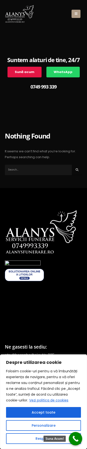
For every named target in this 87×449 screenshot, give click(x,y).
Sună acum (24, 72)
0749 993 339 (43, 86)
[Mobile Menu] (76, 14)
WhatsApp (63, 72)
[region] (43, 401)
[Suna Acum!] (75, 438)
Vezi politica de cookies (48, 400)
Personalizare (44, 425)
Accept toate (43, 412)
